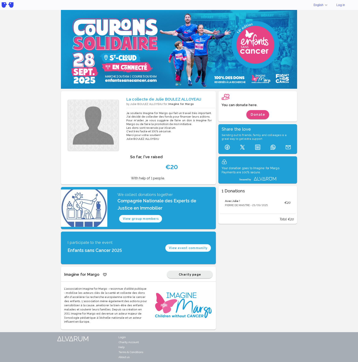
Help (122, 347)
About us (124, 357)
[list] (258, 203)
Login (122, 337)
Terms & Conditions (131, 352)
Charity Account (129, 342)
